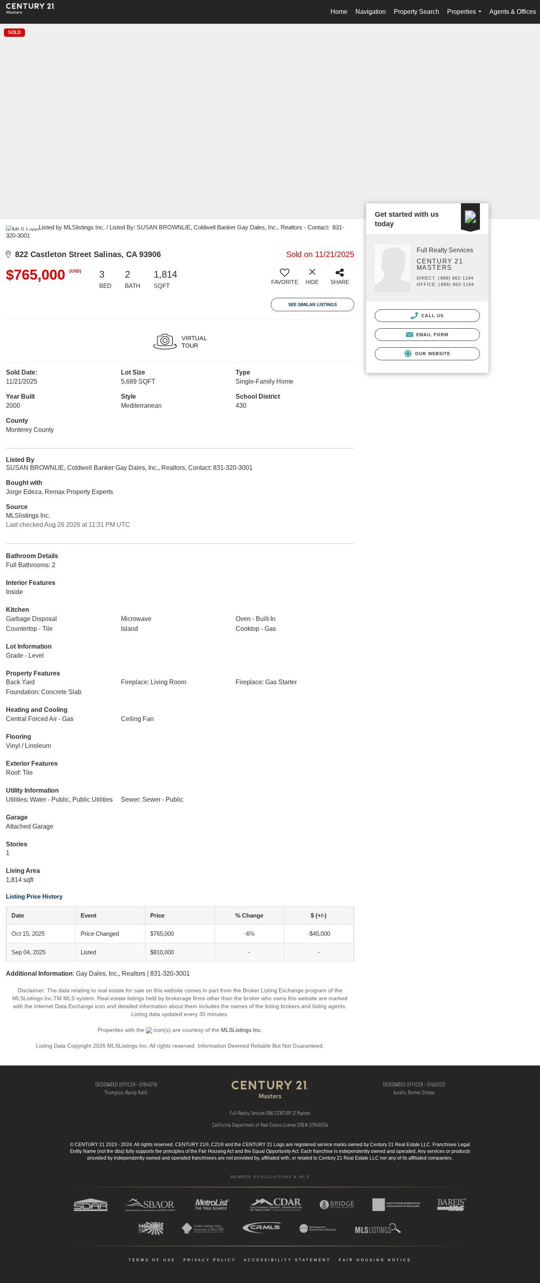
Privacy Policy (209, 1260)
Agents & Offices (512, 11)
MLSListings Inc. (241, 1030)
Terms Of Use (152, 1260)
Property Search (416, 11)
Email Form (431, 334)
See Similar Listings (312, 304)
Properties (466, 16)
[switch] (284, 279)
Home (338, 11)
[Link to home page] (34, 12)
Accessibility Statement (287, 1260)
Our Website (431, 353)
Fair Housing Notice (375, 1260)
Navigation (370, 11)
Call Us (432, 315)
